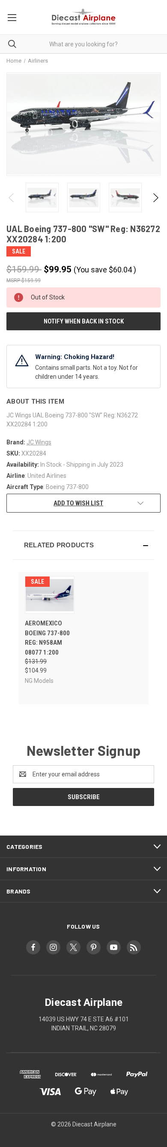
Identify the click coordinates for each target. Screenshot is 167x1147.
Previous (11, 197)
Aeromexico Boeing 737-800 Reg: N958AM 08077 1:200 (47, 637)
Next (155, 197)
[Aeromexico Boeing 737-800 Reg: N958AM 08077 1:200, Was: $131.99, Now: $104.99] (50, 595)
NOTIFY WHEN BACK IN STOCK (84, 321)
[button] (83, 545)
